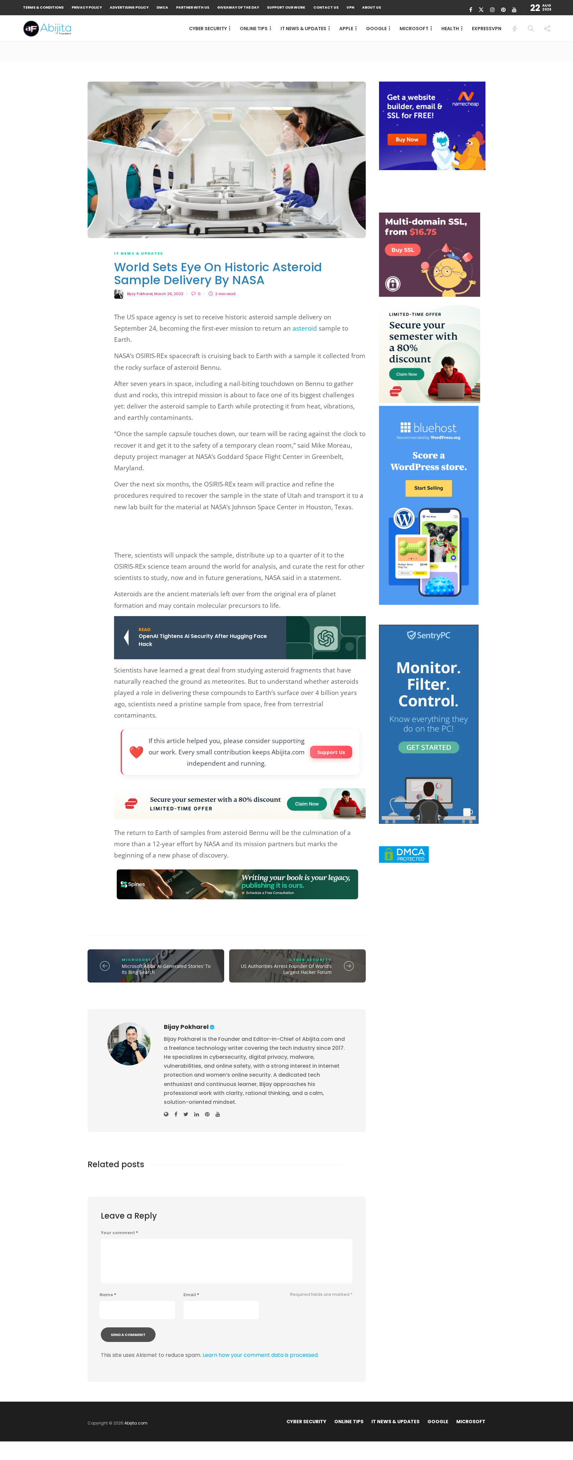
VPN (350, 7)
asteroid (304, 328)
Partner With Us (192, 7)
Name (107, 1295)
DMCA (162, 7)
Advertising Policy (129, 7)
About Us (371, 7)
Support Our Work (286, 7)
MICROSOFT (414, 28)
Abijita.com (136, 1423)
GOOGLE (376, 28)
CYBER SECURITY (208, 28)
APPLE (346, 28)
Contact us (326, 7)
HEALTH (450, 28)
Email (191, 1295)
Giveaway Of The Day (238, 7)
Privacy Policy (87, 7)
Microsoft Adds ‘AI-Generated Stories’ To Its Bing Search (166, 969)
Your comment (119, 1233)
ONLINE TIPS (254, 28)
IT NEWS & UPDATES (303, 28)
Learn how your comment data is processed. (261, 1355)
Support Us (331, 752)
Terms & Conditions (43, 7)
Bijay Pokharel (140, 293)
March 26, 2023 (168, 293)
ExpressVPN (486, 28)
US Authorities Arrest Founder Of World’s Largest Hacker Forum (286, 969)
